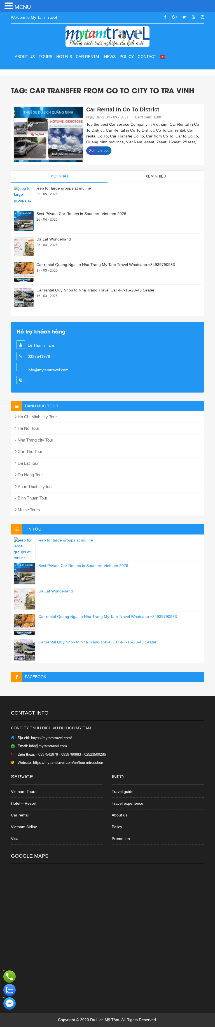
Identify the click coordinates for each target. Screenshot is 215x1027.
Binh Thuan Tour (32, 498)
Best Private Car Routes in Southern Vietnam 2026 (81, 213)
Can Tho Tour (29, 451)
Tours (45, 56)
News (110, 56)
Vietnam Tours (23, 791)
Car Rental (88, 56)
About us (25, 56)
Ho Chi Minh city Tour (37, 416)
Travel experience (127, 803)
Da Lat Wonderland (53, 239)
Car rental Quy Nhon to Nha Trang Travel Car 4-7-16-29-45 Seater (95, 290)
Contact (147, 56)
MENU (23, 7)
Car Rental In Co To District (122, 109)
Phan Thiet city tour (35, 486)
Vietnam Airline (24, 827)
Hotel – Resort (23, 803)
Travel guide (123, 791)
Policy (127, 56)
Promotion (121, 838)
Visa (14, 838)
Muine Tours (28, 509)
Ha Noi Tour (28, 428)
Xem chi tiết (99, 150)
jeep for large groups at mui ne (63, 188)
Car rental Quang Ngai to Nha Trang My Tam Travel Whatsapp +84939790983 (105, 264)
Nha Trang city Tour (35, 440)
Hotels (64, 56)
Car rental (20, 815)
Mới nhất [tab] (59, 176)
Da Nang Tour (30, 474)
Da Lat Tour (28, 463)
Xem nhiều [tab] (156, 176)
